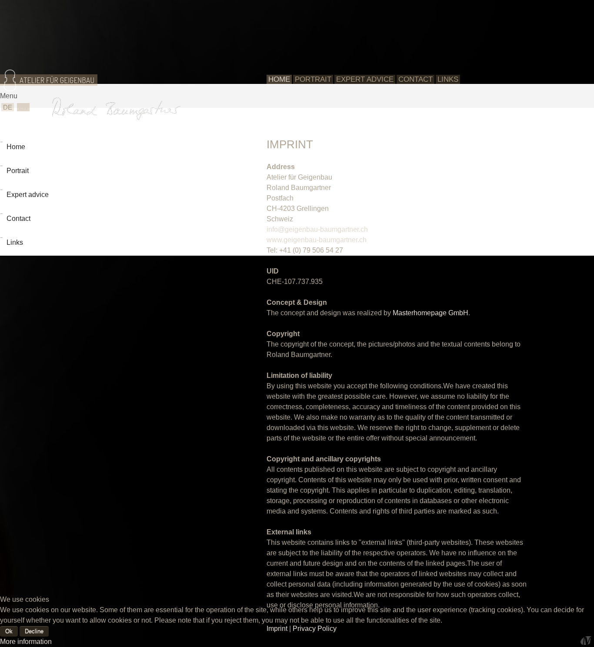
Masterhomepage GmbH (430, 313)
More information (26, 641)
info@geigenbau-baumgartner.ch (317, 229)
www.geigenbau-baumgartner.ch (317, 239)
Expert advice (365, 79)
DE (7, 107)
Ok (9, 631)
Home (279, 79)
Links (447, 79)
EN (23, 107)
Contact (415, 79)
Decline (34, 631)
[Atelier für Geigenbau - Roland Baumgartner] (50, 83)
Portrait (313, 79)
